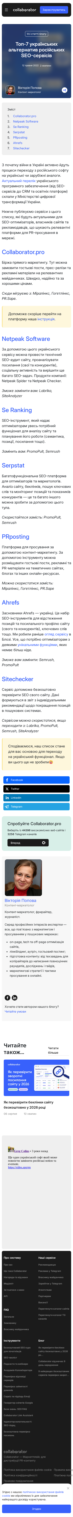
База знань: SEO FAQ (15, 1409)
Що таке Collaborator (15, 1271)
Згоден (36, 1508)
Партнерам (44, 1296)
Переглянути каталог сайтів (53, 1308)
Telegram (16, 806)
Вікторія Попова (30, 88)
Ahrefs (17, 143)
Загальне (9, 1316)
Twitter (15, 788)
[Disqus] (36, 1191)
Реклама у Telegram (49, 1271)
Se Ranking (21, 127)
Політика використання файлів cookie (28, 1469)
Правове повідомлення (18, 1480)
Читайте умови (15, 1011)
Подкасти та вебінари (16, 1363)
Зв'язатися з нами (14, 1289)
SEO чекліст (10, 1357)
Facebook (17, 779)
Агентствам (45, 1289)
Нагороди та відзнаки (16, 1277)
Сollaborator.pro (24, 116)
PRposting (20, 137)
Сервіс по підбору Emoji (17, 1396)
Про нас (8, 1264)
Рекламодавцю (47, 1264)
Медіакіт (8, 1283)
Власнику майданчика (16, 1329)
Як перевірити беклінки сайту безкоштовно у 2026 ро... (53, 1351)
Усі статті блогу (36, 33)
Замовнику (10, 1323)
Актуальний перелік (19, 181)
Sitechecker (21, 148)
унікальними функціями (37, 645)
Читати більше (53, 1050)
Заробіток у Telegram (50, 1283)
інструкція (45, 319)
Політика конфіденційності (20, 1475)
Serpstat (19, 132)
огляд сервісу (56, 634)
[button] (64, 90)
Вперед (15, 842)
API (5, 1296)
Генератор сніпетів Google (18, 1402)
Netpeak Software (25, 121)
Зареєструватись (54, 9)
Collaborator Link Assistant (18, 1415)
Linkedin (16, 797)
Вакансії (43, 1302)
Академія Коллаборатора (18, 1370)
